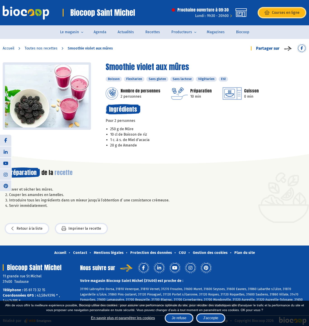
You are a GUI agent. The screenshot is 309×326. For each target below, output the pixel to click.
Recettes (152, 32)
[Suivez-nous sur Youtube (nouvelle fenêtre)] (5, 163)
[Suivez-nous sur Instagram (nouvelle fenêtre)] (5, 174)
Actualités (126, 32)
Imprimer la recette (84, 228)
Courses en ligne (285, 12)
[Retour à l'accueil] (26, 13)
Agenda (100, 32)
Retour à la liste (30, 228)
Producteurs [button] (181, 32)
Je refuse (179, 318)
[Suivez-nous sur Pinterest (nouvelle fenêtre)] (5, 185)
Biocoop (242, 32)
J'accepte (210, 318)
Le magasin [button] (69, 32)
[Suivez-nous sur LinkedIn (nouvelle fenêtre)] (5, 151)
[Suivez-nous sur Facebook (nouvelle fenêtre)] (5, 140)
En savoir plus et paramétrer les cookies (123, 318)
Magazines (216, 32)
